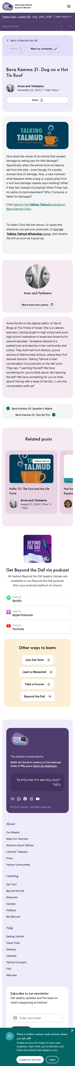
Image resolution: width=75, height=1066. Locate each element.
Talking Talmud (41, 461)
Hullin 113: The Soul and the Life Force (29, 491)
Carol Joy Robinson (45, 765)
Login (52, 1059)
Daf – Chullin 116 (16, 16)
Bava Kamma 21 (22, 69)
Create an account (30, 1059)
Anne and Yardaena (30, 86)
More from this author (35, 304)
